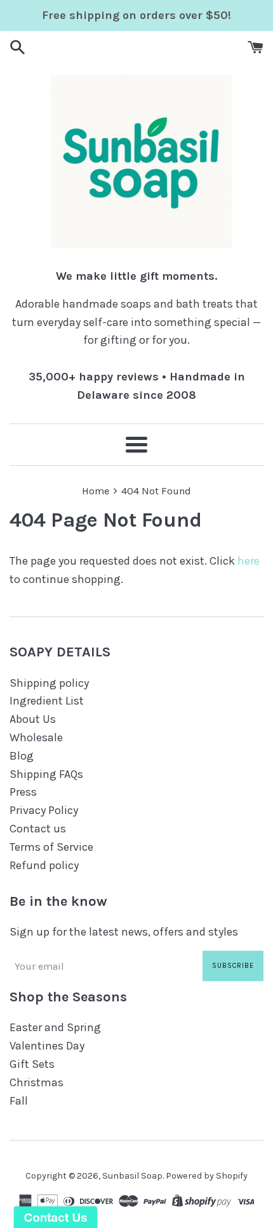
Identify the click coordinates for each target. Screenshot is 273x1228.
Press (23, 792)
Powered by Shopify (207, 1175)
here (248, 561)
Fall (19, 1101)
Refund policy (44, 865)
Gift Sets (32, 1064)
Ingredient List (47, 701)
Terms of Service (51, 847)
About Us (33, 719)
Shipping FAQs (46, 774)
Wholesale (36, 737)
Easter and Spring (55, 1027)
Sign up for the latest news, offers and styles (124, 932)
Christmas (36, 1082)
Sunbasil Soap (132, 1175)
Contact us (38, 829)
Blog (22, 756)
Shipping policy (49, 683)
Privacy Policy (44, 810)
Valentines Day (47, 1046)
